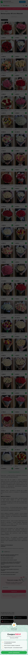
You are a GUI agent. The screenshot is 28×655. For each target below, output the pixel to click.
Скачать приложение (14, 652)
